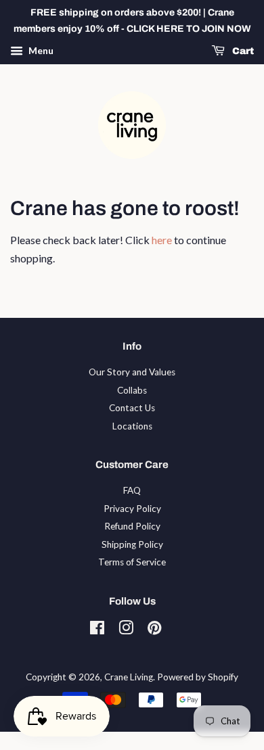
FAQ (132, 490)
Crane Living (128, 677)
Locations (132, 426)
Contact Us (132, 407)
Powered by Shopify (197, 677)
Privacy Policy (132, 508)
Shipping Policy (132, 544)
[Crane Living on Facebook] (97, 630)
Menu (39, 50)
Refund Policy (132, 526)
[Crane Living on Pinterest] (154, 630)
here (162, 239)
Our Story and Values (132, 372)
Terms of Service (132, 562)
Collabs (132, 390)
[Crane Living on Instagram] (125, 630)
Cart (242, 51)
